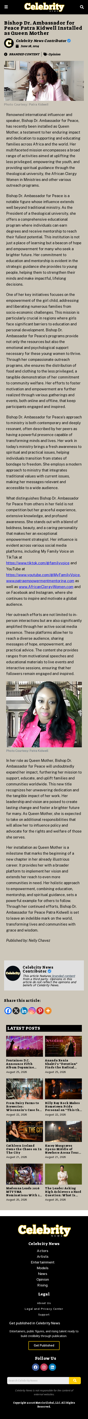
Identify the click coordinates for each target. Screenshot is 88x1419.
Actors (42, 1250)
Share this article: (22, 1000)
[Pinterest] (40, 1010)
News (42, 1273)
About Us (44, 1303)
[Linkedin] (24, 1010)
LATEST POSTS (23, 1028)
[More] (48, 1010)
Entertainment (43, 1262)
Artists (43, 1256)
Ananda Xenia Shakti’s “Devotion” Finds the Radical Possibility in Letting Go (63, 1067)
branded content (63, 976)
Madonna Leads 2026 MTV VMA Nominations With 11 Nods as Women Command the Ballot (23, 1195)
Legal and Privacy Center (44, 1309)
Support (44, 1314)
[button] (6, 7)
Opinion (54, 54)
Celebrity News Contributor (41, 40)
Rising (42, 1285)
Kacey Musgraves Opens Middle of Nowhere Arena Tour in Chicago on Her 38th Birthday (62, 1152)
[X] (16, 1010)
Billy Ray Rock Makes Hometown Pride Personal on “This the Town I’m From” (63, 1108)
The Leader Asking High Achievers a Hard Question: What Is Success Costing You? (63, 1193)
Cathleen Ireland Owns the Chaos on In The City (24, 1149)
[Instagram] (32, 1010)
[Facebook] (8, 1010)
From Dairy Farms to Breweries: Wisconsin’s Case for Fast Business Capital (23, 1108)
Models (43, 1267)
